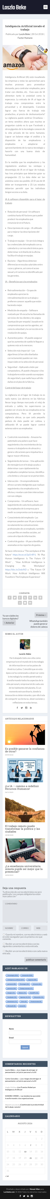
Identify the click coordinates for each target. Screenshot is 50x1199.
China (24, 1001)
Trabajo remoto (26, 988)
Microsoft (11, 1006)
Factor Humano (25, 37)
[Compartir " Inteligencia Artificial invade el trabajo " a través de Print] (30, 602)
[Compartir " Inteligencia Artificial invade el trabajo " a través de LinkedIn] (35, 597)
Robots (22, 993)
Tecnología (13, 975)
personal (12, 984)
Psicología (24, 984)
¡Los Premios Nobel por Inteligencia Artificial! (20, 1088)
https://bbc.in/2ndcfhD (16, 569)
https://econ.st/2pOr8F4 (24, 554)
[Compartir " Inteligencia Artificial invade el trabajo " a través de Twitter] (14, 597)
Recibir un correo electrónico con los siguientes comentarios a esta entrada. (21, 945)
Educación (38, 997)
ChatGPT (34, 993)
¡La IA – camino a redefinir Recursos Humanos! (22, 787)
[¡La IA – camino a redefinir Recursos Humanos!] (25, 770)
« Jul (7, 1176)
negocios (32, 980)
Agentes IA (25, 997)
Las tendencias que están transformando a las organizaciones (22, 1097)
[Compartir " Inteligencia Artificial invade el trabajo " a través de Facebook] (9, 597)
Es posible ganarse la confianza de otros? (25, 750)
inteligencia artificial (16, 980)
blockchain (12, 1001)
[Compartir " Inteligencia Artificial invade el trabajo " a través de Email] (25, 602)
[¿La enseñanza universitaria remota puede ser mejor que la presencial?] (25, 850)
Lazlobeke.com (9, 1192)
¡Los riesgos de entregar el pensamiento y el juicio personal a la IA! (21, 1071)
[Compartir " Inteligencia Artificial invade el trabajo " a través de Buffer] (40, 597)
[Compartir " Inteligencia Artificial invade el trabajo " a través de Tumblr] (25, 597)
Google (11, 993)
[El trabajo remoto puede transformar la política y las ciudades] (25, 809)
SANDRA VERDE (12, 1096)
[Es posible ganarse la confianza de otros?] (25, 734)
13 (25, 1152)
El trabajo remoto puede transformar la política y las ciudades (22, 828)
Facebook (12, 997)
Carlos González (11, 1079)
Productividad (36, 1001)
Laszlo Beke (24, 34)
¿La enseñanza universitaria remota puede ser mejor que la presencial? (24, 868)
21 (31, 1158)
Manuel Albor (35, 1189)
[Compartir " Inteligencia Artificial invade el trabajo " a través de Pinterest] (30, 597)
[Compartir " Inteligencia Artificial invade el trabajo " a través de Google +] (19, 597)
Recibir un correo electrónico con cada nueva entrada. (25, 952)
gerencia (12, 988)
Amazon (37, 984)
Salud (22, 1006)
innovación (27, 975)
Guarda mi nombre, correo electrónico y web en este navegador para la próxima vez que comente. (25, 936)
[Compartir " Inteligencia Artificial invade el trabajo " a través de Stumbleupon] (19, 602)
